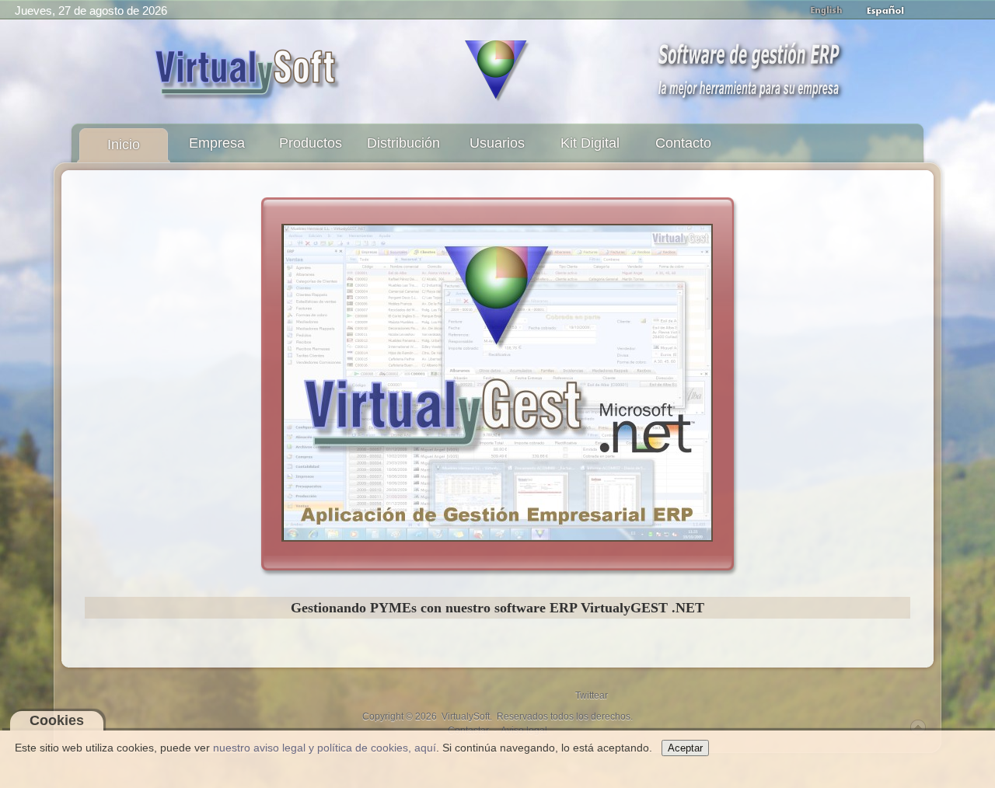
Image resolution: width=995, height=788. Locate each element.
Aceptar (685, 748)
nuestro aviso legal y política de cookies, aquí (324, 747)
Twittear (591, 695)
